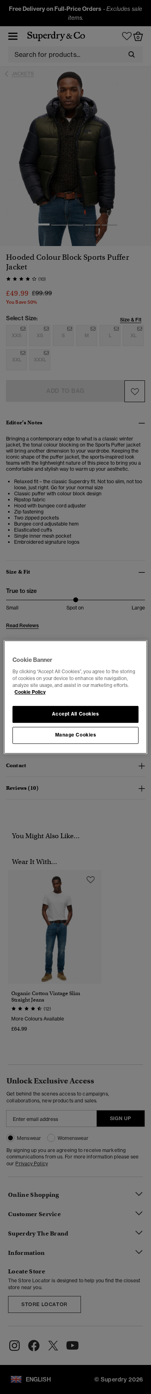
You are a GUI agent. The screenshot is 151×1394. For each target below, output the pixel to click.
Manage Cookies (75, 735)
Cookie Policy (30, 692)
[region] (75, 697)
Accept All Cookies (75, 714)
